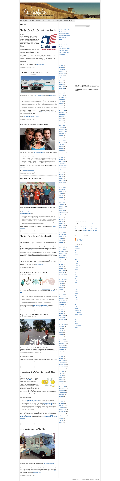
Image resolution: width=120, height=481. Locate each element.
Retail (76, 306)
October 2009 (62, 368)
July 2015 (61, 238)
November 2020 (62, 142)
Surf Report (61, 46)
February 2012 (62, 315)
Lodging (48, 20)
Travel (76, 323)
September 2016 (62, 212)
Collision (76, 263)
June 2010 (61, 352)
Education (77, 272)
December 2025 (62, 71)
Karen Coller (77, 228)
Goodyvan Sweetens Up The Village (33, 429)
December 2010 (62, 341)
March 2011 (61, 336)
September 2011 (62, 324)
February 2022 (62, 125)
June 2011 (61, 330)
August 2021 (61, 133)
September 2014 (62, 257)
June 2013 (61, 285)
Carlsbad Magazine (63, 31)
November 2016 (62, 208)
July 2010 (61, 351)
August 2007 (61, 416)
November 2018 (62, 165)
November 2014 (62, 253)
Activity (76, 246)
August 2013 (61, 281)
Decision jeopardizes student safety (36, 249)
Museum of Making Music (64, 42)
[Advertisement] (87, 54)
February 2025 (62, 86)
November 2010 (62, 343)
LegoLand (61, 39)
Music (76, 295)
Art (75, 250)
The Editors (96, 87)
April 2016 (61, 221)
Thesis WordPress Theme (86, 479)
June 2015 (61, 240)
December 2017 (62, 184)
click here (22, 167)
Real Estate (64, 20)
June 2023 (61, 101)
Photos (71, 20)
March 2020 (61, 150)
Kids (76, 287)
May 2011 (61, 332)
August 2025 (61, 78)
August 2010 (61, 349)
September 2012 (62, 302)
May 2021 (61, 135)
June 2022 (61, 120)
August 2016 (61, 214)
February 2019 (62, 161)
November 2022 (62, 112)
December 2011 (62, 319)
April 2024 (61, 91)
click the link (53, 470)
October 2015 (62, 232)
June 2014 (61, 262)
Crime (76, 267)
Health (76, 284)
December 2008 (62, 386)
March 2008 (61, 403)
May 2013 (61, 287)
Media (76, 291)
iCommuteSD (38, 395)
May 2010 (61, 354)
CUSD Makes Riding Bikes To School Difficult (91, 224)
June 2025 (61, 80)
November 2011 (62, 321)
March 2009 (61, 381)
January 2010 (62, 362)
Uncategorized (78, 325)
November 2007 (62, 411)
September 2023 (62, 99)
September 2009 (62, 369)
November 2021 (62, 131)
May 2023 (61, 103)
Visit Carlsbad (62, 54)
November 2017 (62, 185)
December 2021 (62, 129)
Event (76, 276)
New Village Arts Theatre (39, 152)
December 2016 (62, 206)
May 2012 (61, 309)
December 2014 (62, 251)
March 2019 (61, 159)
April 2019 (61, 157)
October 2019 (62, 153)
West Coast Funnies (39, 95)
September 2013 (62, 279)
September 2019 (62, 155)
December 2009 (62, 364)
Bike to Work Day (49, 404)
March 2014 (61, 268)
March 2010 (61, 358)
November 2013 (62, 276)
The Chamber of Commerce (64, 48)
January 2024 (62, 95)
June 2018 (61, 172)
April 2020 (61, 148)
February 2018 (62, 180)
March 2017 (61, 200)
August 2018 (61, 170)
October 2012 (62, 300)
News (27, 20)
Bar (76, 252)
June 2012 (61, 307)
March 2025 (61, 84)
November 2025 (62, 73)
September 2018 (62, 169)
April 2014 (61, 266)
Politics (76, 301)
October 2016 (62, 210)
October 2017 (62, 187)
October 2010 (62, 345)
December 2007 (62, 409)
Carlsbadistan (60, 9)
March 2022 (61, 123)
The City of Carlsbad (63, 50)
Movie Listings (62, 41)
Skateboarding (78, 310)
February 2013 (62, 292)
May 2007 (61, 422)
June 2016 (61, 217)
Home (22, 20)
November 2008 (62, 388)
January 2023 (62, 108)
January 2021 (62, 140)
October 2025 (62, 75)
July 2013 (61, 283)
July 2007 (61, 418)
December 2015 (62, 229)
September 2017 (62, 189)
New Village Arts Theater (49, 463)
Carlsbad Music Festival (64, 33)
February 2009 (62, 383)
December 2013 (62, 274)
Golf (76, 282)
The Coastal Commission (64, 52)
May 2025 (61, 82)
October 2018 (62, 167)
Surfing (76, 317)
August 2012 (61, 304)
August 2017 (61, 191)
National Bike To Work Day (29, 379)
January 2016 (62, 227)
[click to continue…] (40, 64)
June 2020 (61, 144)
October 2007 (62, 413)
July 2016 (61, 215)
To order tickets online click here (48, 111)
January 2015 (62, 249)
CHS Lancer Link (62, 37)
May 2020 (61, 146)
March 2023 (61, 107)
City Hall (76, 261)
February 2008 (62, 405)
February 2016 (62, 225)
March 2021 (61, 138)
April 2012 (61, 311)
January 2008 (62, 407)
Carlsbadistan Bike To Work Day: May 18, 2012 (37, 372)
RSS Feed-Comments (80, 240)
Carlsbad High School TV (64, 29)
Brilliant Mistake (24, 153)
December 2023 (62, 97)
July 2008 (61, 396)
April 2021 (61, 137)
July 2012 (61, 306)
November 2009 (62, 366)
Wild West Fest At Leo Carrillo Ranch (33, 272)
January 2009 (62, 384)
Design (76, 271)
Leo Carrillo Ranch (46, 289)
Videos (76, 327)
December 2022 (62, 110)
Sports (76, 316)
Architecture (77, 248)
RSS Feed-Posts (79, 239)
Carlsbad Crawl (62, 27)
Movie (76, 293)
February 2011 (62, 337)
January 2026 (62, 69)
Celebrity (77, 259)
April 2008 (61, 401)
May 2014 (61, 264)
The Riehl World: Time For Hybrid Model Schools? (38, 30)
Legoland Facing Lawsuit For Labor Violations (90, 226)
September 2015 (62, 234)
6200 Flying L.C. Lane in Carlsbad (40, 305)
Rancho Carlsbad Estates (25, 213)
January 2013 (62, 294)
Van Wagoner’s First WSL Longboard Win (89, 223)
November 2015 (62, 230)
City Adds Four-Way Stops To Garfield (34, 315)
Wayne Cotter (52, 95)
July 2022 (61, 118)
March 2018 (61, 178)
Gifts (76, 280)
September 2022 (62, 114)
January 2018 (62, 182)
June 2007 (61, 420)
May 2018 (61, 174)
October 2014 (62, 255)
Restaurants (40, 20)
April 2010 (61, 356)
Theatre (76, 321)
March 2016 (61, 223)
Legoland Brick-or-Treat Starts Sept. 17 (89, 228)
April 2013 (61, 289)
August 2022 (61, 116)
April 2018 (61, 176)
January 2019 (62, 163)
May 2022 (61, 122)
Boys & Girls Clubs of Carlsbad (29, 211)
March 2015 (61, 245)
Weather (61, 56)
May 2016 (61, 219)
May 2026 (61, 63)
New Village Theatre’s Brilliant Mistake (34, 124)
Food (76, 278)
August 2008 (61, 394)
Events (32, 20)
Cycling (76, 269)
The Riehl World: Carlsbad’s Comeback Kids (36, 236)
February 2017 (62, 202)
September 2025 (62, 77)
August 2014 (61, 259)
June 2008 (61, 398)
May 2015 (61, 242)
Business (56, 20)
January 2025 (62, 88)
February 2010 (62, 360)
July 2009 (61, 373)
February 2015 (62, 247)
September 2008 (62, 392)
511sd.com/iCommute (48, 403)
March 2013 (61, 291)
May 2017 (61, 197)
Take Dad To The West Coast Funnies (34, 72)
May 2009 (61, 377)
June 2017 (61, 195)
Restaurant (77, 304)
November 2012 (62, 298)
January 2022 (62, 127)
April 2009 (61, 379)
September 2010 (62, 347)
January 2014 (62, 272)
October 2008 (62, 390)
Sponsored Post (78, 314)
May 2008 (61, 399)
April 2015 (61, 244)
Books (76, 254)
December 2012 (62, 296)
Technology (77, 319)
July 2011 (61, 328)
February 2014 (62, 270)
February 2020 (62, 152)
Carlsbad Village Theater (27, 97)
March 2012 (61, 313)
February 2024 (62, 93)
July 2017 (61, 193)
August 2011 (61, 326)
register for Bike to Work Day (32, 400)
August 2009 (61, 371)
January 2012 (62, 317)
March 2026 (61, 67)
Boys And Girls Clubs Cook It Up (32, 178)
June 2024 (61, 90)
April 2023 (61, 105)
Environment (77, 274)
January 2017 (62, 204)
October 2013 (62, 277)
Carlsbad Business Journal (64, 26)
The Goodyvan (53, 461)
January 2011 (62, 339)
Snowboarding (78, 312)
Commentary (77, 265)
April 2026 (61, 65)
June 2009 (61, 375)
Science (76, 308)
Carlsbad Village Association (64, 35)
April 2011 (61, 334)
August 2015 (61, 236)
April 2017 (61, 199)
